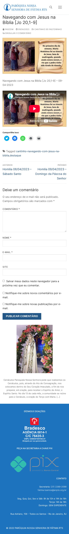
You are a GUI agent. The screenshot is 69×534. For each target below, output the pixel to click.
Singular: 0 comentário (18, 33)
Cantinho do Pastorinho (48, 29)
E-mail (8, 252)
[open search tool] (50, 7)
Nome (7, 237)
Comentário (11, 209)
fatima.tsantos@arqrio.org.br (52, 490)
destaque (15, 155)
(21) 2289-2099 (58, 486)
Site (5, 267)
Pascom (9, 29)
